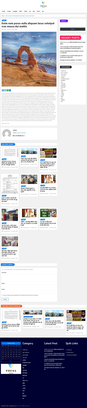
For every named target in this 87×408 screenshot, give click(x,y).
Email (3, 289)
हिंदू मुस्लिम (63, 100)
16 (19, 352)
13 (11, 352)
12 (8, 352)
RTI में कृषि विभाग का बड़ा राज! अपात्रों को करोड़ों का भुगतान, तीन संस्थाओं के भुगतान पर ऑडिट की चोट (48, 164)
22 (16, 354)
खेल (30, 11)
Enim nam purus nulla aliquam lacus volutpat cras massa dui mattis (20, 15)
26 (8, 356)
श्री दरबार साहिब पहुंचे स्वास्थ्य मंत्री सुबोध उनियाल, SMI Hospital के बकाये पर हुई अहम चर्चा (9, 253)
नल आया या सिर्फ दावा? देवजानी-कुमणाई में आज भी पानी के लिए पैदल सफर (48, 223)
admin (5, 29)
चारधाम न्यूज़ (63, 83)
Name (3, 283)
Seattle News (20, 405)
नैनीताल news (63, 90)
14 (13, 352)
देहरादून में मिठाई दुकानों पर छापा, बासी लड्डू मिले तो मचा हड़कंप (28, 189)
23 (19, 354)
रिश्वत (62, 96)
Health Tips (63, 71)
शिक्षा (34, 11)
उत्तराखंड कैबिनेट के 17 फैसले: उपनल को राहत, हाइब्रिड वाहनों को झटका (48, 189)
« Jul (10, 360)
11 (5, 352)
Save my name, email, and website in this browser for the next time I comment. (20, 295)
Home (3, 11)
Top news (63, 75)
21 (13, 354)
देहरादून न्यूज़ (63, 87)
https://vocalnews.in (21, 132)
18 (5, 354)
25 (5, 356)
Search (63, 21)
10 (2, 352)
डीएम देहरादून (63, 85)
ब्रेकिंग (20, 11)
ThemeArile (27, 405)
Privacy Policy (70, 352)
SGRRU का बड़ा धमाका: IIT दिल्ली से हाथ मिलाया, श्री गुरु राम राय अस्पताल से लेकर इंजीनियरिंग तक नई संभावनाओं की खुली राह (32, 321)
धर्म (61, 88)
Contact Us (69, 350)
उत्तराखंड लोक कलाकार (65, 79)
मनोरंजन (38, 11)
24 (2, 356)
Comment (4, 272)
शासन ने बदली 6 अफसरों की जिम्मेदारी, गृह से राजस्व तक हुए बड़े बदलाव (9, 199)
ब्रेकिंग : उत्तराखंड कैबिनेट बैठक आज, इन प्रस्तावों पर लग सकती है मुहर (29, 223)
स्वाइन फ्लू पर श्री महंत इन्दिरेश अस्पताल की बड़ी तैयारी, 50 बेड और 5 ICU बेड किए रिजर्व (29, 160)
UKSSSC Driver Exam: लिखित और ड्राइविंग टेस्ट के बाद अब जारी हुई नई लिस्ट (9, 162)
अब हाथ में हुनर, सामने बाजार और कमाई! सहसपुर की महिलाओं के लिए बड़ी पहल (10, 227)
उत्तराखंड (9, 11)
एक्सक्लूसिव (15, 11)
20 (11, 354)
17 (2, 354)
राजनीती (25, 11)
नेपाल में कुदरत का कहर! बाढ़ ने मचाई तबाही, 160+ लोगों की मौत (71, 60)
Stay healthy (64, 74)
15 (16, 352)
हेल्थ (43, 11)
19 (8, 354)
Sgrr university (64, 72)
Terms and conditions (72, 355)
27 (11, 356)
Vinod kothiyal (7, 167)
